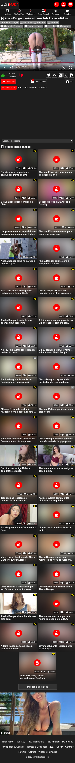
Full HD (51, 26)
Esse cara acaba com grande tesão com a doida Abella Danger (16, 292)
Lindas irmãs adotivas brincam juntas (55, 528)
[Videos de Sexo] (9, 4)
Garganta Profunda (13, 26)
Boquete (41, 22)
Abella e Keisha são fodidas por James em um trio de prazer (18, 440)
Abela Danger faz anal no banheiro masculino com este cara (55, 292)
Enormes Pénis (35, 26)
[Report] (71, 75)
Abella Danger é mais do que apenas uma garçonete (16, 321)
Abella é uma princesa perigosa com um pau (56, 469)
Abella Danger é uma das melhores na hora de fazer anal (55, 558)
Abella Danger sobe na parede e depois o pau (18, 262)
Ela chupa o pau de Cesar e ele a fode (18, 528)
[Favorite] (48, 75)
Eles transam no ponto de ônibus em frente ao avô (15, 173)
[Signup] (63, 4)
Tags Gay (20, 741)
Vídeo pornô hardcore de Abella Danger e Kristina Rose (18, 558)
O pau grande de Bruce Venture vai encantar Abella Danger (56, 351)
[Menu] (70, 4)
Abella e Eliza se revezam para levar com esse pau (55, 232)
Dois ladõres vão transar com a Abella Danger (55, 588)
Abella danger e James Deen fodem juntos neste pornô (16, 380)
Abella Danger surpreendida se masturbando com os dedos (55, 380)
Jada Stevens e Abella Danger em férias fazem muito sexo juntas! (17, 588)
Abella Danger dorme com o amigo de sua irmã (54, 262)
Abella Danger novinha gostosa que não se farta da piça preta (56, 440)
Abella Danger (11, 22)
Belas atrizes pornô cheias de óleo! (17, 203)
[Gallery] (60, 75)
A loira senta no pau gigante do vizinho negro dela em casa (56, 321)
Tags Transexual (35, 741)
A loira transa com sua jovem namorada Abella (17, 647)
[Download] (54, 75)
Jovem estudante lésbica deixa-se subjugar (56, 647)
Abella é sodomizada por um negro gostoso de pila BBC (54, 617)
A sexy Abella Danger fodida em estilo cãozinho (18, 351)
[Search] (56, 4)
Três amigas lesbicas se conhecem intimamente (14, 499)
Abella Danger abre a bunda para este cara (18, 617)
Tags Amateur (53, 741)
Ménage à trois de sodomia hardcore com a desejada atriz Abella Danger (17, 410)
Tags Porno (7, 741)
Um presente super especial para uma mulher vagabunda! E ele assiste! (18, 232)
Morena (54, 22)
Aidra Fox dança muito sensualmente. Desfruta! (33, 677)
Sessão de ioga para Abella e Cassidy (54, 203)
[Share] (65, 75)
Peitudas (27, 22)
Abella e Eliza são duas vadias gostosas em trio (55, 173)
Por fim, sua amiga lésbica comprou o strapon (15, 469)
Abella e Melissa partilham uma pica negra (56, 410)
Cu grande (65, 26)
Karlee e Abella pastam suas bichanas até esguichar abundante (54, 499)
